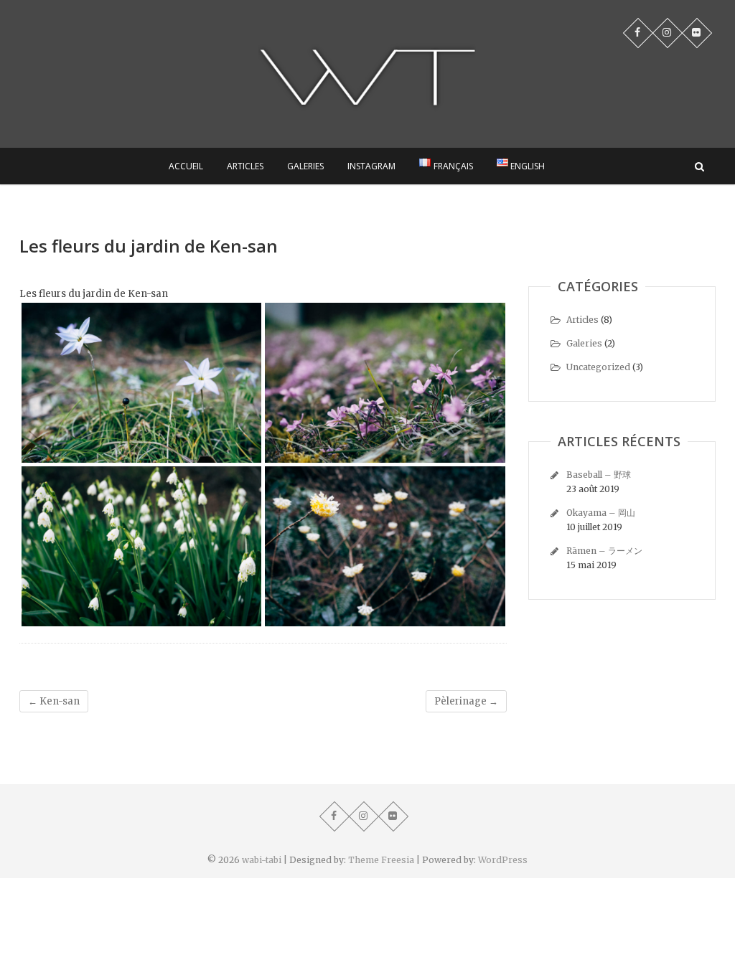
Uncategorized (598, 367)
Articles (245, 166)
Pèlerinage (466, 701)
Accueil (186, 166)
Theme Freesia (381, 859)
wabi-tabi (261, 859)
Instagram (371, 166)
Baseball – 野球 (598, 474)
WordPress (503, 859)
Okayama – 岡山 (600, 512)
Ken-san (54, 701)
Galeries (305, 166)
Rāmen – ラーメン (604, 550)
